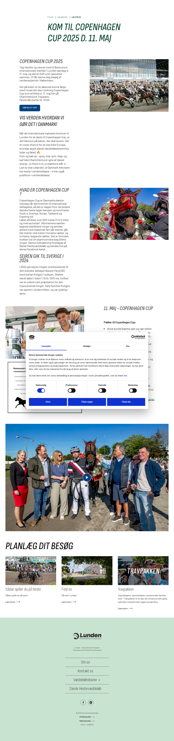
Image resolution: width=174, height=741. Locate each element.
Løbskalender (62, 17)
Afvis (48, 402)
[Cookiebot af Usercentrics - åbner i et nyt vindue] (133, 337)
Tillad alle (126, 402)
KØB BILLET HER (30, 107)
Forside (50, 17)
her (125, 375)
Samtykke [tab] (46, 346)
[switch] (72, 390)
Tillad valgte (87, 402)
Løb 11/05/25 (76, 17)
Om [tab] (127, 346)
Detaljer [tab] (87, 346)
